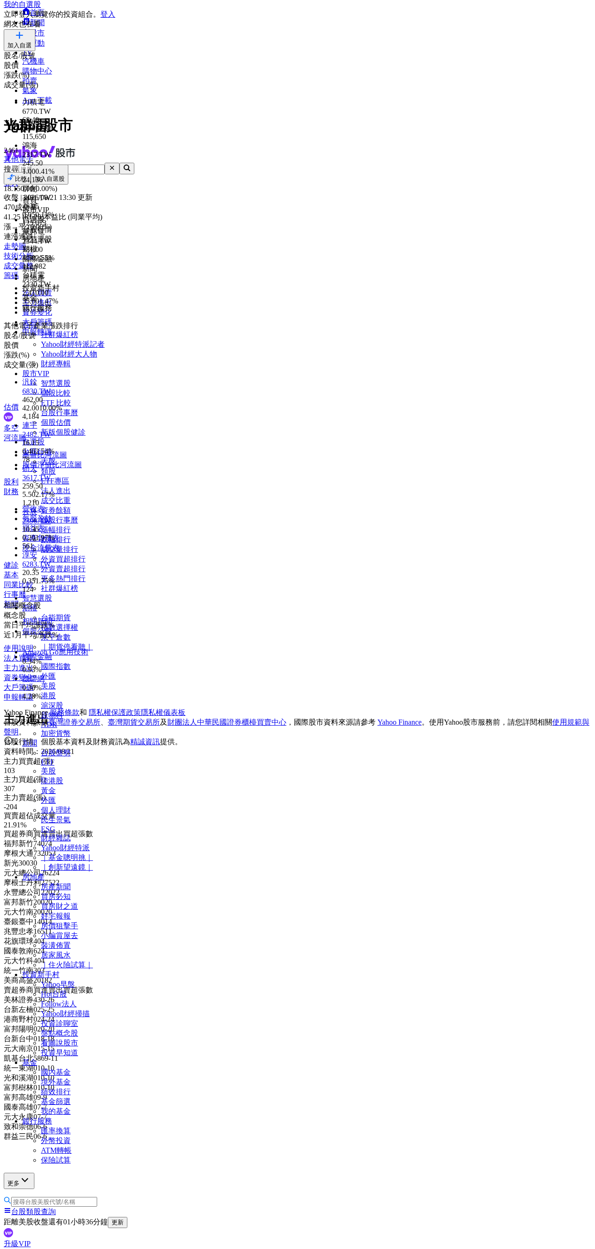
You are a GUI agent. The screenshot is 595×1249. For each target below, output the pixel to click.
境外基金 (56, 1082)
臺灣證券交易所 (74, 722)
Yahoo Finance (399, 722)
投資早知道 (59, 1053)
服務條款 (64, 712)
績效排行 (56, 1092)
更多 (13, 1183)
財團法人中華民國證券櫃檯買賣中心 (226, 722)
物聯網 (33, 678)
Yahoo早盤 (58, 984)
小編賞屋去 (59, 935)
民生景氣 (56, 820)
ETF (47, 762)
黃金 (48, 790)
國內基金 (56, 1072)
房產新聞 (56, 887)
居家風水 (56, 955)
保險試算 (56, 1160)
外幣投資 (56, 1140)
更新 (118, 1222)
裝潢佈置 (56, 945)
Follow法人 (59, 1004)
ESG (48, 829)
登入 (107, 14)
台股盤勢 (56, 753)
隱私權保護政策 (115, 712)
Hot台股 (54, 994)
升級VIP (17, 1244)
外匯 (48, 800)
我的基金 (56, 1111)
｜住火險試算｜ (67, 965)
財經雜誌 (56, 838)
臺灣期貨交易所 (134, 722)
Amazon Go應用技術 (55, 652)
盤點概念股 (59, 1033)
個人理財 (56, 810)
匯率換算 (56, 1131)
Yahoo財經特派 (65, 848)
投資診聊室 (59, 1023)
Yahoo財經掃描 (65, 1014)
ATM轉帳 (56, 1150)
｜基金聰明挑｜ (67, 857)
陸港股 (52, 781)
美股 (48, 771)
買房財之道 (59, 906)
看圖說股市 (59, 1043)
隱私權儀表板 (163, 712)
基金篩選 (56, 1101)
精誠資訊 (145, 742)
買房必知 (56, 896)
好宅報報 (56, 916)
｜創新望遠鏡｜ (67, 867)
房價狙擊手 (59, 926)
